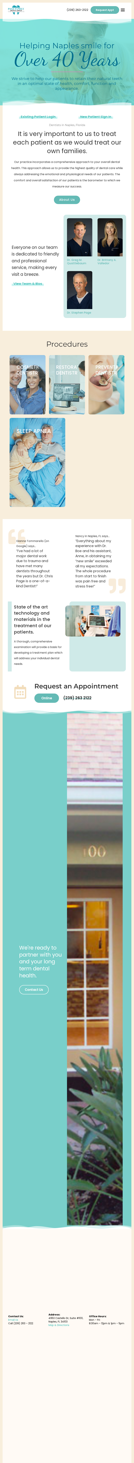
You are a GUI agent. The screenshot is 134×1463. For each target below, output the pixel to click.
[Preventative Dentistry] (106, 384)
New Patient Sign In (95, 116)
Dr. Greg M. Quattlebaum (76, 261)
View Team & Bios (27, 283)
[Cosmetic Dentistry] (28, 384)
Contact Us (34, 989)
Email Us (13, 1320)
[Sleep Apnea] (37, 462)
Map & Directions (59, 1325)
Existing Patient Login (38, 116)
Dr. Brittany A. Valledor (107, 261)
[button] (123, 10)
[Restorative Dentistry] (67, 384)
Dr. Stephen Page (79, 313)
